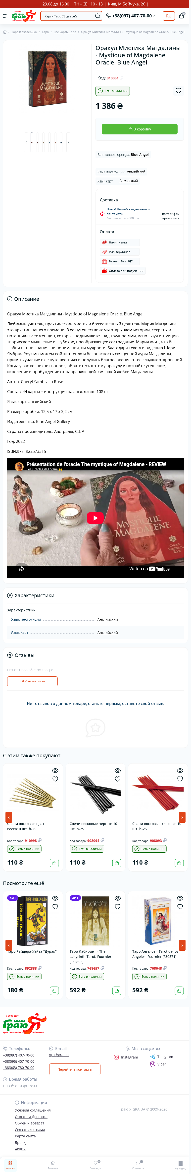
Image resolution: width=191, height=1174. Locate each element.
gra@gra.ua (59, 1054)
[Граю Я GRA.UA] (31, 1023)
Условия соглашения (33, 1110)
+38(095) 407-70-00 (18, 1061)
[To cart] (53, 862)
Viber (160, 1064)
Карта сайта (25, 1136)
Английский (135, 171)
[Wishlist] (54, 779)
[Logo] (24, 16)
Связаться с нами (30, 1129)
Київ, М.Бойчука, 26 (125, 4)
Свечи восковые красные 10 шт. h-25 (155, 825)
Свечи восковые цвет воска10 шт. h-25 (25, 825)
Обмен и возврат (29, 1123)
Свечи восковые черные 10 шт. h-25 (93, 825)
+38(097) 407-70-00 (18, 1055)
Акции (20, 1149)
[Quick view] (54, 770)
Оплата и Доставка (31, 1116)
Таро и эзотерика (24, 32)
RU (167, 16)
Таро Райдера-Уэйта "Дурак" (32, 950)
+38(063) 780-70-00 (18, 1067)
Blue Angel (139, 154)
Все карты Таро (65, 32)
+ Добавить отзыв (32, 681)
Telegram (164, 1057)
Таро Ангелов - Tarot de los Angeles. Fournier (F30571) (154, 953)
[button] (26, 142)
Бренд (20, 1142)
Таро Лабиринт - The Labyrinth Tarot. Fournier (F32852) (90, 955)
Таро (45, 32)
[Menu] (5, 16)
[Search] (95, 15)
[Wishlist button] (176, 91)
